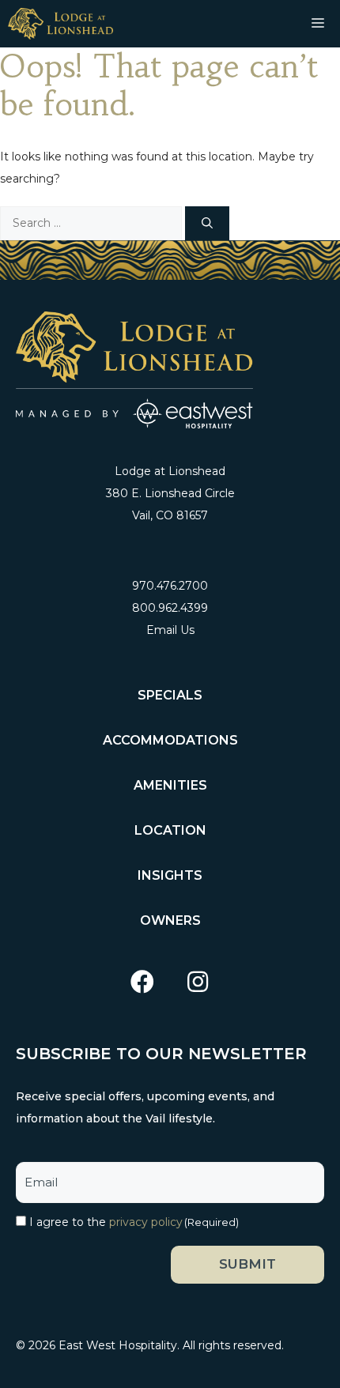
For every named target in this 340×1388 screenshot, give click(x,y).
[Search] (207, 223)
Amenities (170, 785)
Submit (247, 1264)
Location (170, 830)
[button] (142, 982)
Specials (170, 695)
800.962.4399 (170, 608)
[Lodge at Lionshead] (60, 23)
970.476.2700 (170, 586)
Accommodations (170, 740)
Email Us (170, 630)
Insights (170, 875)
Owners (170, 920)
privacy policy (146, 1222)
